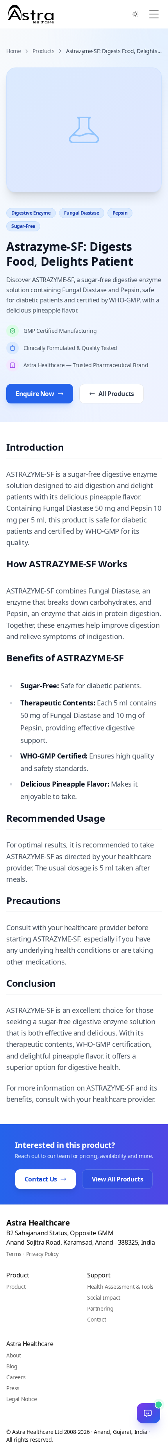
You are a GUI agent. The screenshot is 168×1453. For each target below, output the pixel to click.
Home (13, 51)
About (13, 1355)
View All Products (117, 1179)
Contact (96, 1319)
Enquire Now (35, 393)
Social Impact (103, 1297)
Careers (15, 1377)
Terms (13, 1254)
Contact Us (41, 1179)
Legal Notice (21, 1399)
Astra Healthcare (38, 1222)
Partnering (100, 1308)
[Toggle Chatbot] (148, 1413)
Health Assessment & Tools (120, 1286)
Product (15, 1286)
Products (43, 51)
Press (13, 1388)
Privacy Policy (42, 1254)
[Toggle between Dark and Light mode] (135, 14)
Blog (11, 1366)
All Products (116, 393)
